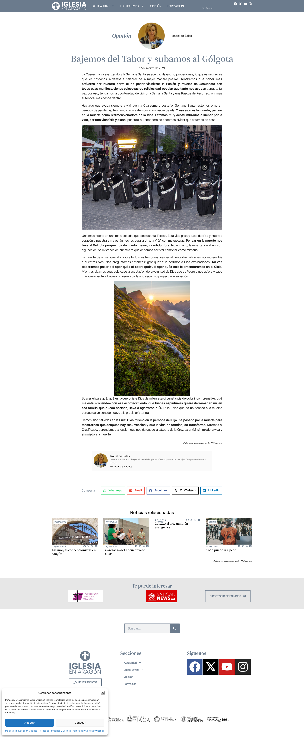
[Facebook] (235, 4)
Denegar (80, 722)
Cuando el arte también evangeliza (171, 525)
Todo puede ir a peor (221, 550)
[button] (102, 693)
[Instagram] (250, 4)
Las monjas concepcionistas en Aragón (74, 552)
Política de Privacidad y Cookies (21, 730)
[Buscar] (174, 628)
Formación (175, 6)
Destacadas (60, 522)
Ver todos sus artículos (121, 466)
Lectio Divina (129, 6)
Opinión (155, 6)
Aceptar (29, 722)
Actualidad (101, 6)
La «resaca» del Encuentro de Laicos (124, 552)
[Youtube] (245, 4)
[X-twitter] (240, 4)
